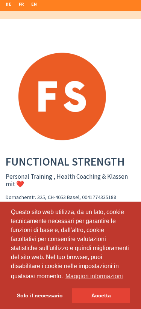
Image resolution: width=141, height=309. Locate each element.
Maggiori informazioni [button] (94, 276)
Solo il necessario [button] (40, 295)
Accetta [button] (101, 295)
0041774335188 (99, 197)
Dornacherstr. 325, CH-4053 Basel (42, 197)
